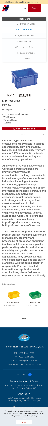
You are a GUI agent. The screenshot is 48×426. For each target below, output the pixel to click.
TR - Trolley (24, 59)
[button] (25, 7)
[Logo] (5, 8)
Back (24, 318)
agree (24, 422)
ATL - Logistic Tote (24, 47)
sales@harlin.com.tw (28, 360)
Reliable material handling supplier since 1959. (23, 2)
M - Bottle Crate (24, 41)
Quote (35, 8)
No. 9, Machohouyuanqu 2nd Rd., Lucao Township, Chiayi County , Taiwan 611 (24, 399)
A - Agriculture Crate (24, 35)
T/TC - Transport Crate (24, 24)
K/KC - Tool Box (24, 29)
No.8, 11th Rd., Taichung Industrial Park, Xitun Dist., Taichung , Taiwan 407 (24, 386)
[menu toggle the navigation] (43, 8)
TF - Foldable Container (24, 53)
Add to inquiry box (25, 129)
